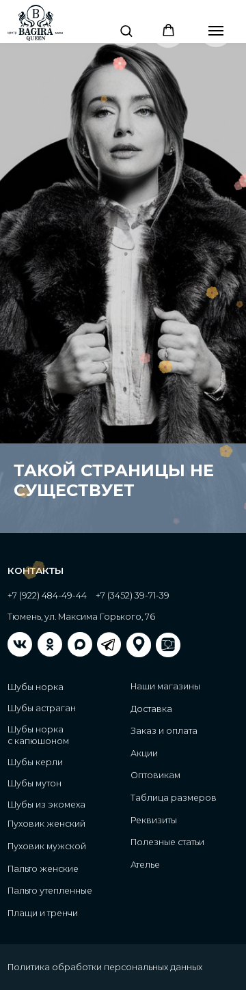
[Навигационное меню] (215, 31)
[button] (126, 30)
